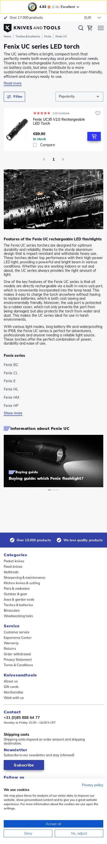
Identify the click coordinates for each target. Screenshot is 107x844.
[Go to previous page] (44, 159)
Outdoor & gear (15, 594)
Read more (13, 83)
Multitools (11, 572)
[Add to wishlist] (97, 113)
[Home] (32, 27)
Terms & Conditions (18, 665)
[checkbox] (35, 145)
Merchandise (13, 692)
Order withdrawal (17, 654)
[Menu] (100, 28)
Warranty (11, 643)
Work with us (14, 698)
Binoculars (12, 610)
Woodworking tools (18, 616)
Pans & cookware (17, 588)
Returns (10, 649)
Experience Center (18, 638)
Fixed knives (13, 566)
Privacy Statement (18, 659)
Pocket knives (14, 561)
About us (11, 681)
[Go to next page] (63, 159)
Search (81, 29)
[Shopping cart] (89, 28)
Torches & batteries (27, 36)
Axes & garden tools (19, 599)
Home (7, 36)
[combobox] (79, 96)
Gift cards (11, 687)
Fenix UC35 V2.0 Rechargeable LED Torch (59, 121)
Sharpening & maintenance (24, 577)
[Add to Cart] (94, 136)
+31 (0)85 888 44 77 (22, 717)
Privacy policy (92, 785)
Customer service (17, 632)
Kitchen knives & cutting (22, 583)
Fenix (47, 36)
